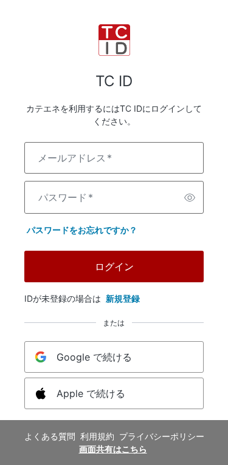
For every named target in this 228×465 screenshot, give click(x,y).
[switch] (189, 197)
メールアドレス (75, 157)
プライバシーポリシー (161, 436)
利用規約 (97, 436)
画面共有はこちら (113, 449)
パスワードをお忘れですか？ (82, 230)
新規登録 (123, 298)
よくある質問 (49, 436)
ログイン (114, 266)
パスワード (65, 197)
